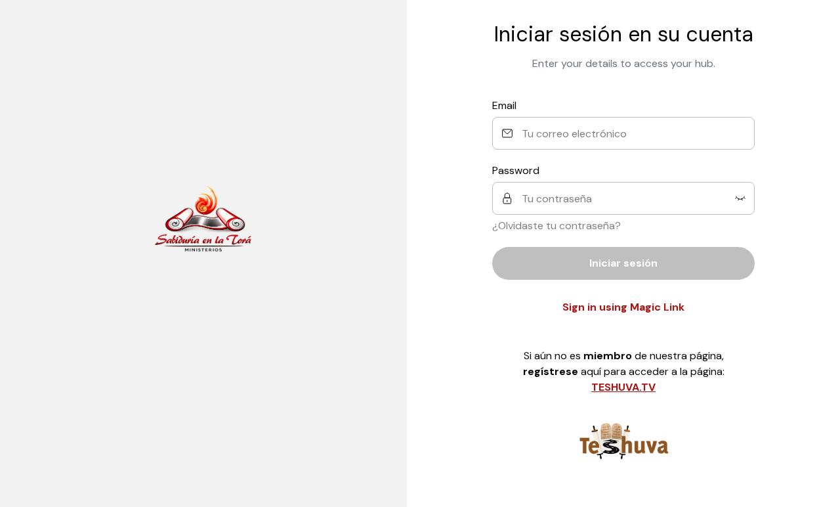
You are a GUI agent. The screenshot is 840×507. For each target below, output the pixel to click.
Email (504, 105)
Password (515, 170)
